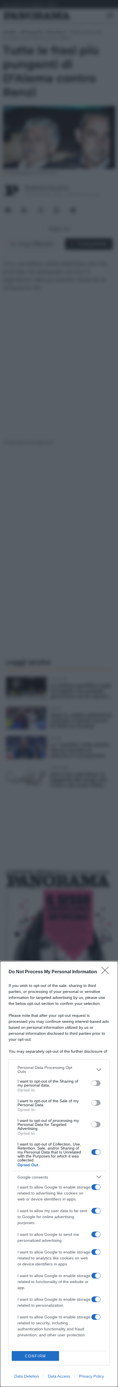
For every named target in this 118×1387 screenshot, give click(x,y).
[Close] (106, 972)
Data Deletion (26, 1376)
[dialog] (59, 1174)
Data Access (59, 1376)
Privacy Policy (91, 1376)
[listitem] (59, 1069)
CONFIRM (35, 1356)
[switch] (96, 1083)
